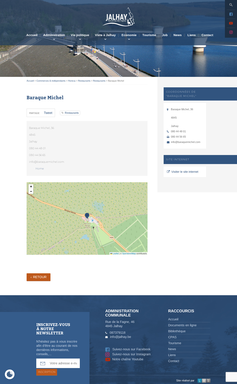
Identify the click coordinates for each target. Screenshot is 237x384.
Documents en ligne (182, 325)
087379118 (117, 332)
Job (165, 35)
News (177, 35)
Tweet (48, 113)
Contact (207, 35)
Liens (192, 35)
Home (39, 168)
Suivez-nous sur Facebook (130, 349)
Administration (54, 35)
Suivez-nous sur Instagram (131, 354)
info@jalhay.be (120, 337)
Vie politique (80, 35)
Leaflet (115, 253)
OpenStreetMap (129, 253)
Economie (129, 35)
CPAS (172, 337)
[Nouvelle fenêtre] (231, 14)
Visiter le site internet (184, 171)
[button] (87, 216)
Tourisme (149, 35)
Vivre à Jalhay (105, 35)
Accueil (31, 35)
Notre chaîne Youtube (127, 359)
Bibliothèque (177, 331)
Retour (39, 277)
